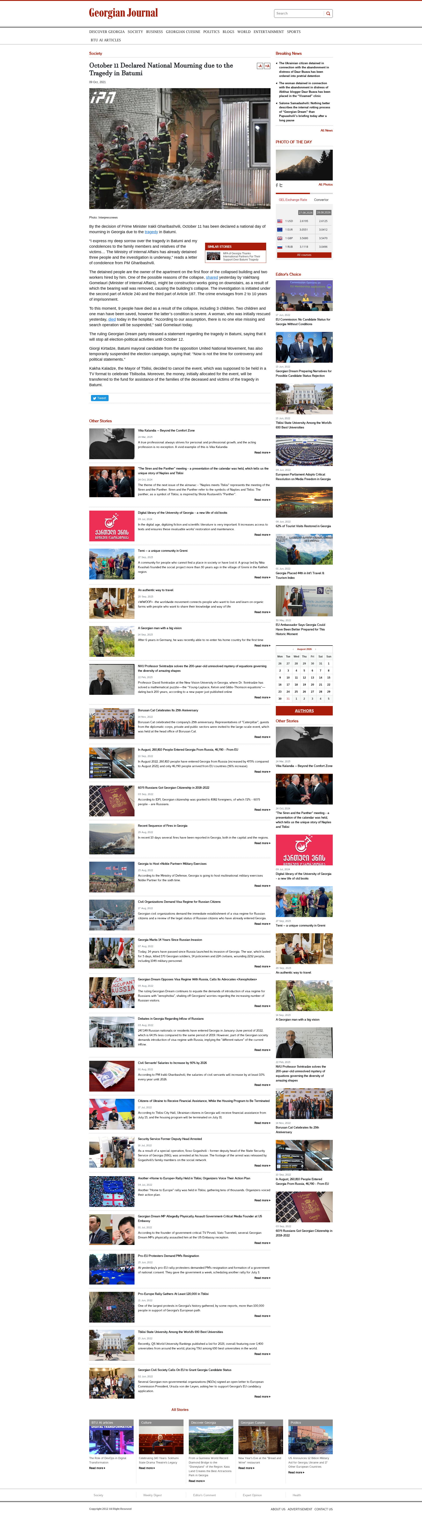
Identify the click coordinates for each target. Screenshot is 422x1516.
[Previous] (293, 649)
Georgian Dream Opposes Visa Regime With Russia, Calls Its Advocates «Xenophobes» (197, 979)
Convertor (321, 200)
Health (297, 1495)
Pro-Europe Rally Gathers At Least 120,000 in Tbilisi (173, 1294)
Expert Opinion (252, 1495)
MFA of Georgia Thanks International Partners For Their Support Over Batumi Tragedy (241, 256)
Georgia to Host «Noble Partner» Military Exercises (172, 864)
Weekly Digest (152, 1495)
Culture (146, 1422)
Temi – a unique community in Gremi (162, 551)
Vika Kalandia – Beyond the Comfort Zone (166, 430)
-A (260, 66)
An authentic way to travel (155, 590)
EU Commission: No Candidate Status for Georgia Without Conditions (303, 322)
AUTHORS (304, 710)
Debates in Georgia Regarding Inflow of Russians (171, 1018)
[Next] (315, 649)
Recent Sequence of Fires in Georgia (162, 825)
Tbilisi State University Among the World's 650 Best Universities (180, 1332)
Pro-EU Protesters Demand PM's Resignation (168, 1256)
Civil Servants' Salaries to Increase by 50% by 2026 (172, 1063)
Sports (294, 32)
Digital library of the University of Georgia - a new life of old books (182, 512)
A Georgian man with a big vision (160, 628)
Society (135, 32)
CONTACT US (324, 1509)
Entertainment (269, 32)
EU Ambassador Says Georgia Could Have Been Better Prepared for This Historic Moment (300, 630)
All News (327, 130)
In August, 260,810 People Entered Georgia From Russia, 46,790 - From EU (188, 749)
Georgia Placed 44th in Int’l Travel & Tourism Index (300, 575)
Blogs (228, 32)
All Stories (180, 1410)
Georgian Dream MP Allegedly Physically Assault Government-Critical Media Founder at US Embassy (200, 1219)
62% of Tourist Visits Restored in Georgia (303, 526)
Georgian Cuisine (183, 32)
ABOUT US (278, 1509)
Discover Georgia (107, 32)
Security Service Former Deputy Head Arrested (170, 1139)
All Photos (326, 184)
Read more (261, 452)
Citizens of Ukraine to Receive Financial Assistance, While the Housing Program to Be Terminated (203, 1101)
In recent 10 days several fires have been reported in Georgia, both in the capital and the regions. (203, 837)
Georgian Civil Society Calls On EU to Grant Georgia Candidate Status (184, 1370)
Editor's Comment (204, 1495)
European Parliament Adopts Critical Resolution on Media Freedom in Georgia (303, 477)
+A (267, 66)
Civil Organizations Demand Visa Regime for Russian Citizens (179, 902)
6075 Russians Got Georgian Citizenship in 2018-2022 (173, 787)
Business (154, 32)
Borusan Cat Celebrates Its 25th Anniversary (168, 710)
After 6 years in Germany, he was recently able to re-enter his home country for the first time (200, 640)
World (244, 32)
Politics (211, 32)
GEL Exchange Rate (293, 200)
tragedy (151, 232)
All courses (304, 255)
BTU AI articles (106, 40)
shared (212, 277)
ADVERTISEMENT (300, 1509)
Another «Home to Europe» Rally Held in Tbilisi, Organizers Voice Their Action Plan (194, 1178)
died (112, 319)
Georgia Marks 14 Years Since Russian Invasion (170, 940)
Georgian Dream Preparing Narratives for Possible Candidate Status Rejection (304, 373)
